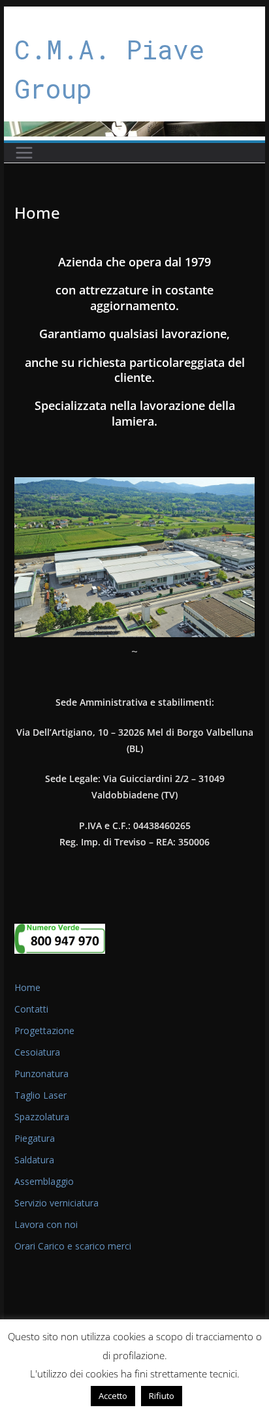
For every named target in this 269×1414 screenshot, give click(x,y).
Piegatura (34, 1138)
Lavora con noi (46, 1224)
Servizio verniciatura (56, 1203)
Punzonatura (41, 1073)
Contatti (31, 1009)
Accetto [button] (113, 1396)
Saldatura (34, 1160)
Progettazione (44, 1030)
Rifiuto (161, 1396)
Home (27, 987)
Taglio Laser (40, 1095)
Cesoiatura (37, 1052)
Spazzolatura (41, 1116)
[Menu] (24, 153)
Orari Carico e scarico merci (72, 1246)
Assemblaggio (44, 1181)
